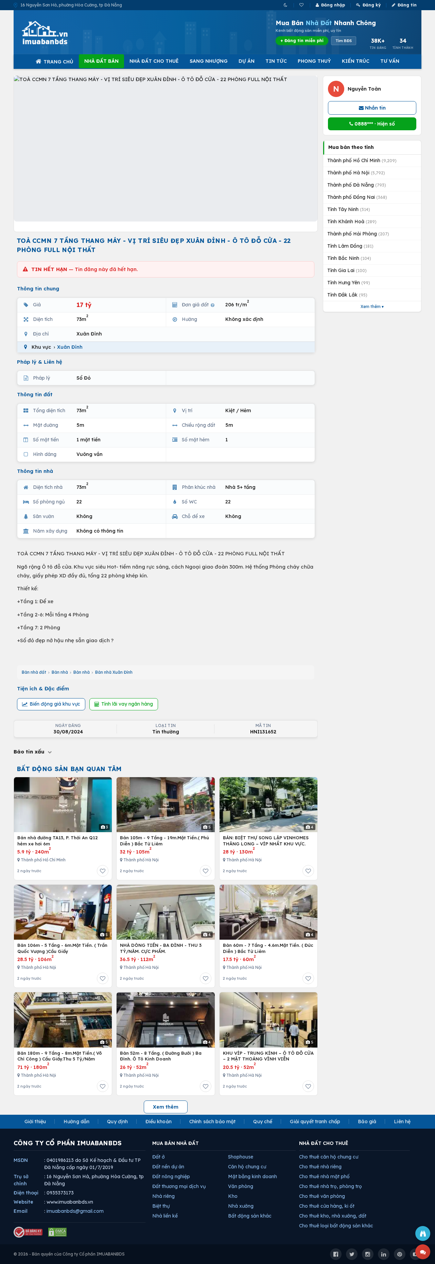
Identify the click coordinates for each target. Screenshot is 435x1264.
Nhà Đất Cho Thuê (154, 61)
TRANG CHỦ (58, 62)
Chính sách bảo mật (212, 1121)
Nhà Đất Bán (101, 61)
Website (23, 1202)
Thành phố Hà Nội (356, 173)
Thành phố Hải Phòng (358, 234)
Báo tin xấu (30, 751)
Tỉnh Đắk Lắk (347, 295)
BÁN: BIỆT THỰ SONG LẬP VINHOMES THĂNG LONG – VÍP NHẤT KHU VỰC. (266, 840)
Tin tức (276, 61)
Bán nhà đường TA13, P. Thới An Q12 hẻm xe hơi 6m (57, 840)
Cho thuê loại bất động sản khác (336, 1226)
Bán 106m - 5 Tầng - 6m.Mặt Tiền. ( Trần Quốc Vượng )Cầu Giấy (62, 948)
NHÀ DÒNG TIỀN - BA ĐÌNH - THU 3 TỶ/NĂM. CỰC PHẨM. (161, 948)
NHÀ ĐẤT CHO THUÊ (323, 1143)
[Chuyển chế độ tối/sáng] (286, 4)
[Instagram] (367, 1254)
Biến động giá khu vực (55, 704)
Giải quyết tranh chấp (315, 1121)
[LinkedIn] (383, 1254)
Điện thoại (26, 1193)
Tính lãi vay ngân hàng (127, 704)
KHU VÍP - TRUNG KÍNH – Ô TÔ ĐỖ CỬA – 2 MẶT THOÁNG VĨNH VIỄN (268, 1056)
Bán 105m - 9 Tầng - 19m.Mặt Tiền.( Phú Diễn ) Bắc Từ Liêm (164, 840)
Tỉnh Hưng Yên (348, 283)
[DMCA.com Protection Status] (57, 1232)
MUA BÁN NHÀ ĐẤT (175, 1143)
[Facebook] (336, 1254)
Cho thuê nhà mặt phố (324, 1176)
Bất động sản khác (250, 1216)
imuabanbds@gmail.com (75, 1211)
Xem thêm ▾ (372, 306)
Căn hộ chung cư (247, 1167)
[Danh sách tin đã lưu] (302, 4)
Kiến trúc (355, 61)
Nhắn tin (375, 108)
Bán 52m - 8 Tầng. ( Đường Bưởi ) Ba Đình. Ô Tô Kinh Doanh (161, 1056)
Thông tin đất (35, 394)
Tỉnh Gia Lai (347, 270)
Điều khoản (158, 1121)
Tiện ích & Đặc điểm (43, 688)
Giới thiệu (35, 1121)
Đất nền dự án (168, 1167)
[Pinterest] (399, 1254)
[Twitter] (352, 1254)
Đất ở (158, 1157)
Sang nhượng (209, 61)
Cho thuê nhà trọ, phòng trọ (330, 1186)
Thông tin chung (38, 288)
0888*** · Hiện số (374, 124)
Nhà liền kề (165, 1216)
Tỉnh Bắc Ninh (349, 258)
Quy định (117, 1121)
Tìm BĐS (343, 40)
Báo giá (367, 1121)
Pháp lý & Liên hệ (39, 362)
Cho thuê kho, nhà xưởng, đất (332, 1216)
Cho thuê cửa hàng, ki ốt (326, 1206)
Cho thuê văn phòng (322, 1196)
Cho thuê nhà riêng (320, 1167)
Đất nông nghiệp (171, 1176)
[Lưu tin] (102, 871)
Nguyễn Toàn (364, 89)
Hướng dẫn (76, 1121)
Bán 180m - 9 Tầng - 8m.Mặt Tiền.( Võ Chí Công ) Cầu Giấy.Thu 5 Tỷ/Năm (59, 1056)
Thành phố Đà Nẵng (356, 185)
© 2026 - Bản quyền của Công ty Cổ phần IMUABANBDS (69, 1254)
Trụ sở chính (21, 1180)
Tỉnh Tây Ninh (348, 209)
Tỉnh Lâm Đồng (350, 246)
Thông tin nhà (35, 471)
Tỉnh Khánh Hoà (352, 221)
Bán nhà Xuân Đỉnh (114, 672)
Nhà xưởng (241, 1206)
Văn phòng (240, 1186)
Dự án (247, 61)
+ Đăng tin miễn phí (302, 40)
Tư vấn (389, 61)
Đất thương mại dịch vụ (179, 1186)
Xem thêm (165, 1107)
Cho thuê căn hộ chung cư (328, 1157)
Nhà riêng (163, 1196)
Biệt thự (161, 1206)
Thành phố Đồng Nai (357, 197)
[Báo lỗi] (422, 1233)
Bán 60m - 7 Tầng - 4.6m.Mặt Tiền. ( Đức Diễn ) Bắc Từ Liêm (268, 948)
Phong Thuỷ (314, 61)
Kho (233, 1196)
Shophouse (240, 1157)
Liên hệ (402, 1121)
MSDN (21, 1160)
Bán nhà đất (34, 672)
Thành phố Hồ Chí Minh (362, 160)
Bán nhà (60, 672)
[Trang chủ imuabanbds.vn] (54, 32)
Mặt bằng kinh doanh (252, 1176)
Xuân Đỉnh (70, 347)
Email (21, 1211)
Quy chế (262, 1121)
